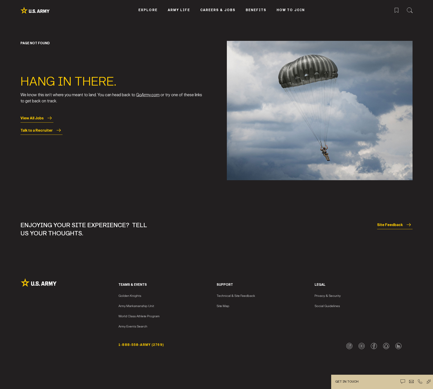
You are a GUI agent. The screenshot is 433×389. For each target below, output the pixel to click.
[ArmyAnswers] (428, 381)
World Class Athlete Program (139, 316)
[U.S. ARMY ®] (40, 10)
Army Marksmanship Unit (136, 306)
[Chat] (402, 381)
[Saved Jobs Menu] (396, 9)
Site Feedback (390, 225)
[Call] (420, 381)
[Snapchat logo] (386, 346)
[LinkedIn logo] (398, 346)
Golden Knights (129, 296)
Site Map (223, 306)
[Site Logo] (69, 282)
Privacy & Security (328, 296)
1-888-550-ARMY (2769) (141, 345)
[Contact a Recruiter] (411, 381)
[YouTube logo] (361, 346)
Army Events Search (132, 326)
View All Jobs (32, 118)
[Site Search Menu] (410, 9)
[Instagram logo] (349, 346)
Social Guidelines (327, 306)
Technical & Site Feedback (236, 296)
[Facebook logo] (374, 346)
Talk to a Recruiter (36, 130)
